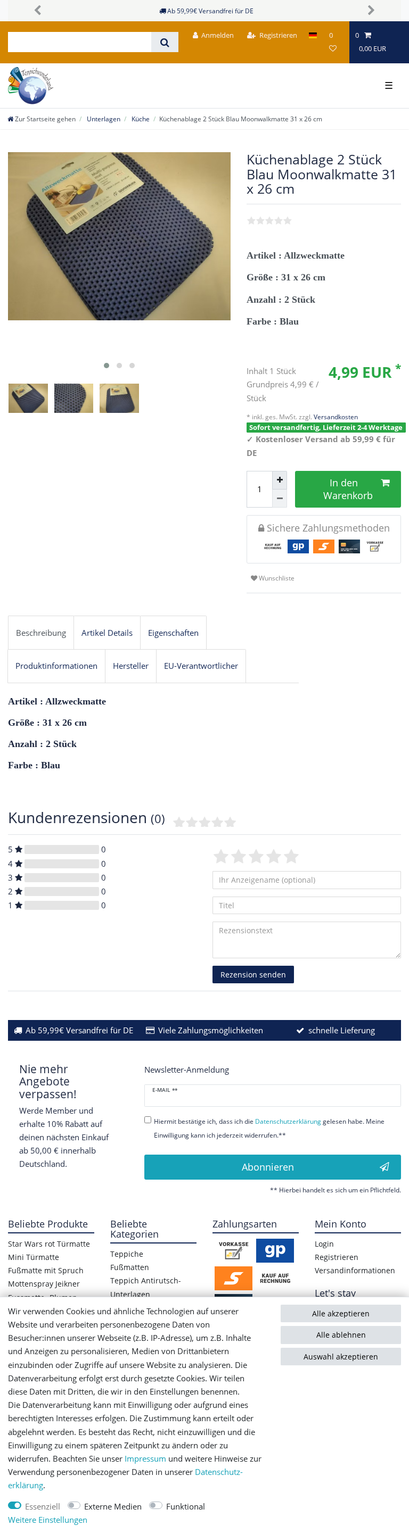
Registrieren (336, 1257)
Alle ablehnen (341, 1335)
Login (324, 1244)
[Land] (313, 35)
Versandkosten (335, 416)
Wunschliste (276, 578)
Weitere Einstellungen (47, 1519)
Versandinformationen (355, 1270)
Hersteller (131, 665)
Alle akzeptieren (341, 1313)
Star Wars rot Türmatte (49, 1244)
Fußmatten (129, 1267)
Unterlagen (102, 118)
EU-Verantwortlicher (201, 665)
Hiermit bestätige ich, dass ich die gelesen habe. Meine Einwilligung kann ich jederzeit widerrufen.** (269, 1128)
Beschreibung (41, 633)
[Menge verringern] (279, 499)
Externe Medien (113, 1506)
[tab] (41, 633)
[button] (37, 10)
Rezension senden (253, 974)
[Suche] (164, 42)
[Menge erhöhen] (279, 480)
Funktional (185, 1506)
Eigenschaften (173, 633)
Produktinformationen (56, 665)
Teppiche (126, 1254)
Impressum (145, 1458)
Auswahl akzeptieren (341, 1356)
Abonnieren (268, 1166)
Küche (140, 118)
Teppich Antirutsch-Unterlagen (145, 1287)
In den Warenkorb (348, 488)
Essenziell (42, 1506)
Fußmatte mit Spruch (46, 1270)
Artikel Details (107, 633)
